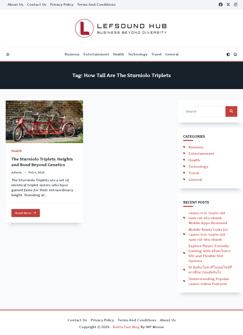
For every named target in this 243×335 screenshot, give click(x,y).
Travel (156, 54)
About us (15, 4)
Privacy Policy (61, 4)
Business (72, 54)
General (171, 54)
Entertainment (96, 54)
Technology (137, 54)
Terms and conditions (96, 4)
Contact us (36, 4)
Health (118, 54)
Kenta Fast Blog (126, 327)
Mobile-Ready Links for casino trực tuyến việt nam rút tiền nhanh (208, 234)
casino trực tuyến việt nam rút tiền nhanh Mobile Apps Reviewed (207, 218)
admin (16, 172)
